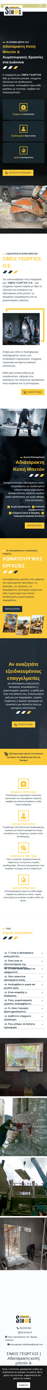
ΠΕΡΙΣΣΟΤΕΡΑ (34, 525)
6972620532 (26, 1332)
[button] (3, 210)
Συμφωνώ (23, 1385)
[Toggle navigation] (40, 6)
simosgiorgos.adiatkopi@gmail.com (26, 1344)
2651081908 (25, 1328)
